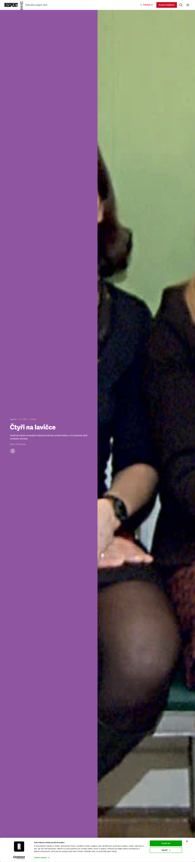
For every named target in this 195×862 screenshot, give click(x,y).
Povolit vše (166, 843)
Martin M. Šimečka (18, 444)
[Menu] (187, 5)
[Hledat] (181, 5)
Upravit (164, 850)
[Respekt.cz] (11, 5)
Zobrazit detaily (40, 858)
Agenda (13, 419)
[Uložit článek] (12, 451)
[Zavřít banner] (187, 841)
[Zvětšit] (146, 436)
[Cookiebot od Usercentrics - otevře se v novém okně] (19, 857)
